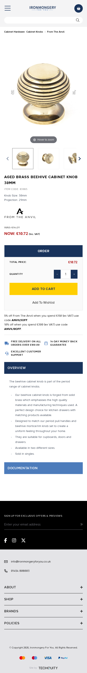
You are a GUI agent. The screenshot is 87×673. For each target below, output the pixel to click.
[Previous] (12, 92)
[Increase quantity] (74, 274)
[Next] (74, 92)
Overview (17, 368)
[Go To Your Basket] (78, 8)
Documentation (23, 468)
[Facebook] (5, 540)
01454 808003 (20, 570)
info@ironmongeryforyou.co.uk (31, 561)
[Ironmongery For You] (42, 8)
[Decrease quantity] (57, 274)
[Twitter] (23, 540)
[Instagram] (14, 540)
